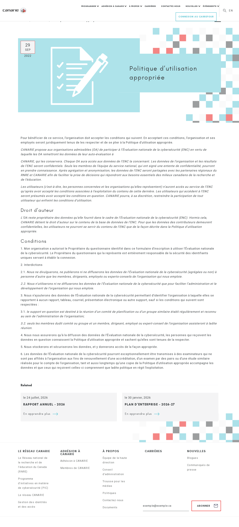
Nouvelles (192, 6)
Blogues (192, 457)
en (231, 10)
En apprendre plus (36, 414)
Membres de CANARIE (75, 468)
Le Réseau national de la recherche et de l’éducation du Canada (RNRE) (32, 464)
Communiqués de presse (198, 467)
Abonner (203, 505)
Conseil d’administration (113, 472)
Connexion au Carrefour (196, 16)
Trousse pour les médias (114, 483)
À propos (134, 6)
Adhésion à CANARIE (112, 6)
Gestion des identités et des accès (32, 504)
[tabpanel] (69, 407)
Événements (210, 6)
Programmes (88, 6)
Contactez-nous (170, 6)
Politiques (109, 493)
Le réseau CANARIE (34, 451)
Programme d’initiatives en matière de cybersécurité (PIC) (33, 483)
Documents (110, 507)
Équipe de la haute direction (115, 460)
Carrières (150, 6)
